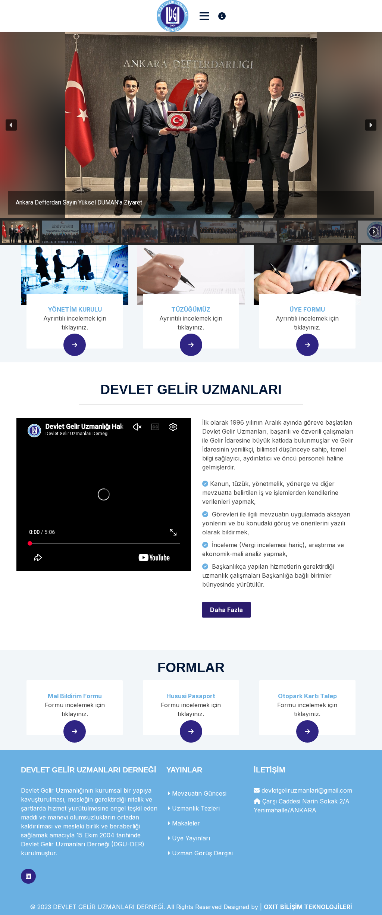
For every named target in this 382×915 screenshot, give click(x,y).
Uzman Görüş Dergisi (202, 853)
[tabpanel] (191, 524)
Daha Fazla (226, 609)
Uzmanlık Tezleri (196, 808)
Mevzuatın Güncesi (199, 793)
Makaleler (186, 823)
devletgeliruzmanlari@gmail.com (307, 790)
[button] (191, 125)
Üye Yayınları (191, 838)
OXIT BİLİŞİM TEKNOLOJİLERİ (308, 907)
